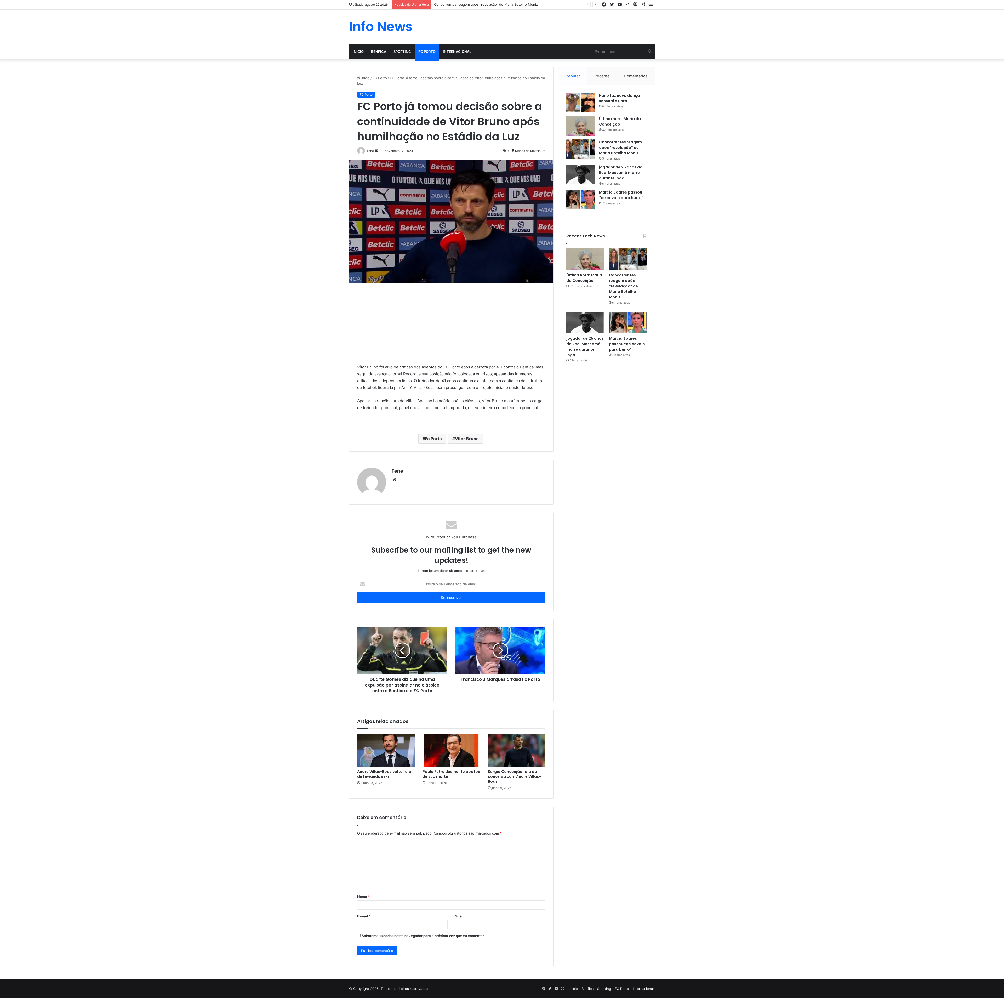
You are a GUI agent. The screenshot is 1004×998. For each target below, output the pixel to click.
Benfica (378, 51)
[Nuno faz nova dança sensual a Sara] (580, 102)
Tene (397, 471)
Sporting (402, 51)
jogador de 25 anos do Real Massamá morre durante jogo (620, 173)
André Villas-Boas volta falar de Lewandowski (385, 774)
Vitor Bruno (467, 438)
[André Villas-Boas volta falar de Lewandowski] (386, 750)
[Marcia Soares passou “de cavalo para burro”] (580, 199)
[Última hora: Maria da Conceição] (580, 126)
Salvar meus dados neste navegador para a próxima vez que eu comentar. (423, 936)
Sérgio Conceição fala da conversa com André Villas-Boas (514, 776)
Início (358, 51)
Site (458, 916)
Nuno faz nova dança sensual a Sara (619, 98)
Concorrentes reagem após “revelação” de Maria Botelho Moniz (620, 147)
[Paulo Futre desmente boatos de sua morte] (451, 750)
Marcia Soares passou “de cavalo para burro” (621, 195)
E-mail (364, 916)
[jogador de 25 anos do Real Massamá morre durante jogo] (580, 174)
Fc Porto (433, 438)
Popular (573, 75)
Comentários (636, 75)
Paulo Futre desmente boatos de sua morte (451, 774)
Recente (602, 75)
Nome (363, 896)
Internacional (457, 51)
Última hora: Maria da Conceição (620, 121)
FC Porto (427, 51)
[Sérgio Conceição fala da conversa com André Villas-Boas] (516, 750)
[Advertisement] (451, 327)
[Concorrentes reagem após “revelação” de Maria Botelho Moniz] (580, 149)
